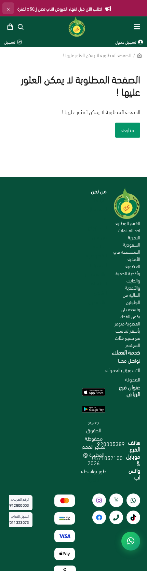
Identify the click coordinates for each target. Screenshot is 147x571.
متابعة (127, 130)
